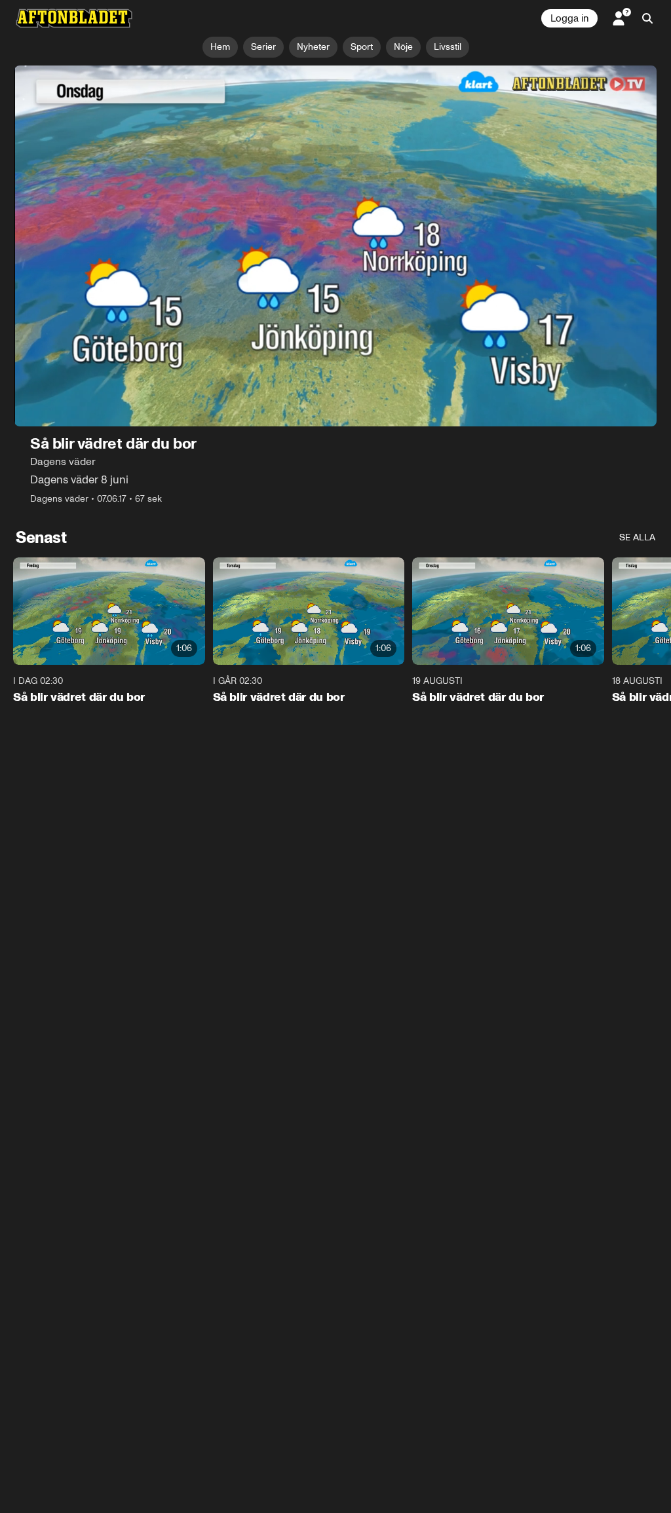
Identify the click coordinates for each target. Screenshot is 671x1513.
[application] (335, 245)
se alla (637, 537)
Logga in (569, 18)
